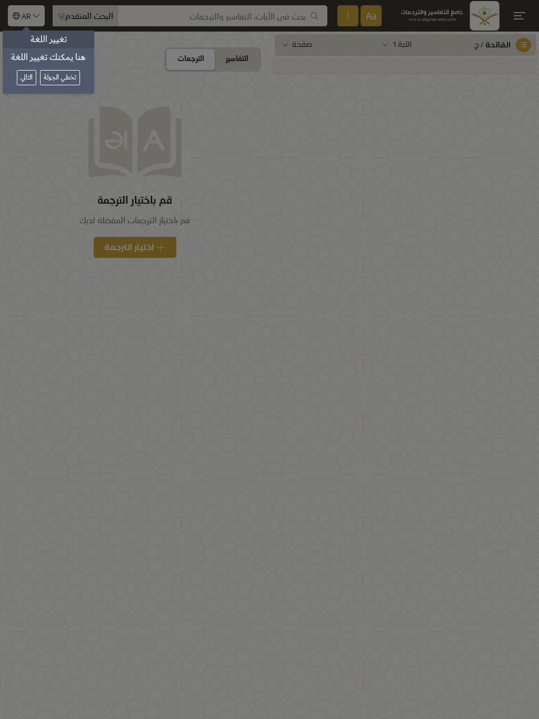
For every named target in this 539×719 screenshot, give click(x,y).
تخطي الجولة (60, 77)
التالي (27, 77)
